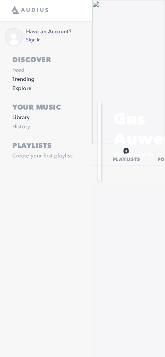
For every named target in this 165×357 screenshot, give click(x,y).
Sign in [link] (33, 40)
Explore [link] (21, 88)
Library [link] (21, 117)
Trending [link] (23, 79)
